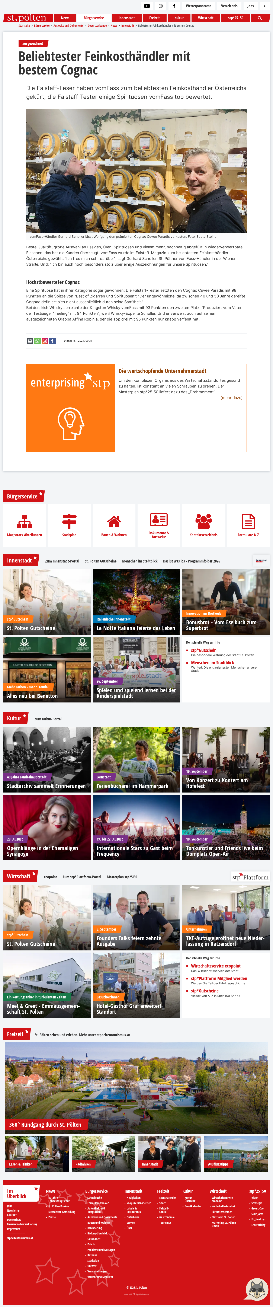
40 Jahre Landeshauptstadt (59, 1199)
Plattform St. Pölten (223, 1217)
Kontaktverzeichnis (204, 535)
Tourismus (165, 1223)
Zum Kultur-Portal (48, 719)
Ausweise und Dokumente (102, 1217)
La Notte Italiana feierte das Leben (136, 628)
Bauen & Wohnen (114, 535)
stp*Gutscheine (205, 991)
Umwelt (92, 1266)
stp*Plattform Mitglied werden (219, 978)
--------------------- (16, 1233)
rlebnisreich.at (143, 1294)
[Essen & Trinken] (37, 1154)
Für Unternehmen (222, 1212)
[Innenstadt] (170, 1154)
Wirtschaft (205, 17)
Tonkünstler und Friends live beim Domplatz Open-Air (224, 851)
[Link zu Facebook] (174, 6)
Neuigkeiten (134, 1198)
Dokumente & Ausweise (159, 535)
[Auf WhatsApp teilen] (37, 341)
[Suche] (260, 18)
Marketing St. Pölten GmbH (224, 1224)
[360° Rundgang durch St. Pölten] (136, 1088)
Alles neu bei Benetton (32, 696)
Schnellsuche (94, 1198)
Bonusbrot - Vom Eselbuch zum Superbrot (221, 625)
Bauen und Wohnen (98, 1223)
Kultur (179, 17)
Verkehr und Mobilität (100, 1277)
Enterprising (258, 1225)
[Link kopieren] (45, 341)
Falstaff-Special (164, 1210)
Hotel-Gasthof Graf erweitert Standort (129, 1008)
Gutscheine (133, 1217)
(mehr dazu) (232, 397)
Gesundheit (93, 1239)
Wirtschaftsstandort (223, 1206)
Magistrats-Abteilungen (24, 535)
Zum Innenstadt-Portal (62, 561)
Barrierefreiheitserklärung (22, 1224)
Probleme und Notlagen (101, 1250)
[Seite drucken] (30, 341)
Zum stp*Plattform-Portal (82, 877)
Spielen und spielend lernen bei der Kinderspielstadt (136, 693)
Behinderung (94, 1228)
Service (131, 1223)
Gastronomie (166, 1217)
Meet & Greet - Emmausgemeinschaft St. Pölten (43, 1008)
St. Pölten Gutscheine (100, 561)
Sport (162, 1203)
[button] (256, 1290)
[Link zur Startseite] (28, 18)
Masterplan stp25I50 (122, 877)
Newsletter (13, 1210)
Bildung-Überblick (97, 1233)
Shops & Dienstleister (139, 1203)
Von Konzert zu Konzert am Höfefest (217, 783)
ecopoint (50, 877)
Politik (91, 1244)
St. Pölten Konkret (59, 1206)
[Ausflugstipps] (236, 1154)
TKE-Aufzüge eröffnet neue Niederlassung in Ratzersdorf (225, 941)
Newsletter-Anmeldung (61, 1212)
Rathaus (92, 1255)
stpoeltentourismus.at (113, 1034)
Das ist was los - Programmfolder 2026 (191, 561)
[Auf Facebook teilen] (52, 341)
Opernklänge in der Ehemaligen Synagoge (42, 851)
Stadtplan (69, 535)
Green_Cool (257, 1208)
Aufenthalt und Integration (96, 1210)
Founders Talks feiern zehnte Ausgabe (129, 941)
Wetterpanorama (198, 6)
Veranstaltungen (97, 1271)
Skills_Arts (257, 1214)
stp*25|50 (235, 17)
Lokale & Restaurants (134, 1210)
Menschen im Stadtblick (139, 561)
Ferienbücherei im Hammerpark (132, 786)
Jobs (250, 6)
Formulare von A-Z (98, 1203)
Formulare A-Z (248, 535)
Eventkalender (167, 1198)
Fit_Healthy (257, 1219)
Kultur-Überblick (190, 1199)
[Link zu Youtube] (147, 6)
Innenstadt (127, 17)
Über (129, 1228)
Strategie (256, 1203)
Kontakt (12, 1215)
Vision (254, 1198)
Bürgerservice (94, 17)
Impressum (13, 1229)
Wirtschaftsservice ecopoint (216, 966)
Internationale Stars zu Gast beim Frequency (135, 851)
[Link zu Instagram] (160, 6)
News (65, 17)
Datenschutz (14, 1220)
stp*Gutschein (203, 650)
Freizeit (154, 17)
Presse (52, 1217)
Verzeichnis (229, 6)
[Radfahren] (103, 1154)
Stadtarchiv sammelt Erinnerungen (46, 786)
